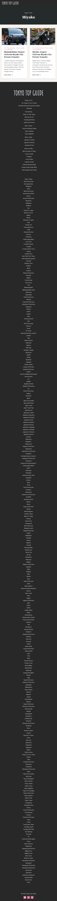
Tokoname (28, 764)
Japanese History (29, 142)
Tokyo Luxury (28, 786)
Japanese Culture (29, 140)
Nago (28, 569)
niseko (28, 608)
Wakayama (28, 846)
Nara (28, 579)
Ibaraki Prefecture (28, 369)
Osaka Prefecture (28, 648)
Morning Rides (28, 547)
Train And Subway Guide (29, 128)
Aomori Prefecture (28, 198)
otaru (28, 653)
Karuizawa (28, 470)
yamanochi (28, 870)
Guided (28, 335)
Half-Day (28, 347)
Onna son (28, 639)
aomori (28, 196)
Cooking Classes (28, 244)
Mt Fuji (28, 555)
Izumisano (28, 396)
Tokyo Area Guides (28, 774)
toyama (28, 815)
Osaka (28, 644)
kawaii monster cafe (28, 475)
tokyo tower (28, 798)
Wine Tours (28, 856)
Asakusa (28, 205)
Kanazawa (28, 461)
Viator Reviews (28, 844)
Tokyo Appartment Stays (29, 170)
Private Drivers (28, 661)
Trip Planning (28, 112)
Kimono (28, 480)
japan (28, 398)
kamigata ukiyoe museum (28, 456)
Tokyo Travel (28, 800)
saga (28, 677)
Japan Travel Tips (28, 408)
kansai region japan (28, 465)
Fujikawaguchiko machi (28, 290)
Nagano (28, 562)
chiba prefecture (28, 232)
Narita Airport (28, 586)
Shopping (28, 726)
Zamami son (28, 880)
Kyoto (28, 504)
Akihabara (28, 186)
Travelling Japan (28, 827)
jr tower (28, 437)
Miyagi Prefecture (28, 531)
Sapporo (28, 694)
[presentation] (14, 36)
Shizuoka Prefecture (28, 723)
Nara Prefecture (28, 581)
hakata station (28, 340)
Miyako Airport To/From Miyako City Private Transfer (42, 54)
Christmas (29, 237)
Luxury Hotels (29, 154)
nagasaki (28, 567)
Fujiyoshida (28, 295)
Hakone (28, 345)
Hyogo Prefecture (28, 367)
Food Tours (28, 282)
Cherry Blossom (28, 227)
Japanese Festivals (28, 417)
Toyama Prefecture (28, 817)
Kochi (28, 485)
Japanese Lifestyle (28, 429)
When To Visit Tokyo (29, 114)
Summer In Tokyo (28, 735)
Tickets (28, 757)
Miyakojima (28, 535)
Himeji (28, 357)
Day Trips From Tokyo (28, 256)
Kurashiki (28, 497)
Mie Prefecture (28, 526)
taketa (28, 750)
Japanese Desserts (28, 415)
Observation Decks (28, 620)
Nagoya (28, 571)
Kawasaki (28, 477)
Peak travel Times (29, 122)
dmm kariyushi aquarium (28, 258)
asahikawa (28, 203)
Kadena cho (28, 444)
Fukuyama (28, 307)
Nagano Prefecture (28, 564)
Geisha (28, 314)
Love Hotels (29, 159)
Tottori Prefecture (28, 810)
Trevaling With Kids (29, 120)
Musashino (28, 557)
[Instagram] (32, 897)
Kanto (28, 468)
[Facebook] (25, 897)
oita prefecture (28, 629)
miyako (13, 48)
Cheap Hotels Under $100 (29, 167)
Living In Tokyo (28, 514)
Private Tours (20, 48)
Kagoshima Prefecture (28, 451)
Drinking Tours (28, 263)
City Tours (7, 48)
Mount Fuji (29, 552)
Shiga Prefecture (29, 704)
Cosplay (28, 246)
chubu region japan (28, 239)
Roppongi (28, 670)
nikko (28, 603)
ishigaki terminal (28, 384)
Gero (28, 316)
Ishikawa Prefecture (28, 386)
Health (29, 355)
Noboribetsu (28, 615)
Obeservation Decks (28, 617)
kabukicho (28, 441)
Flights (29, 278)
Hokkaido (28, 362)
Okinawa (28, 636)
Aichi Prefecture (28, 181)
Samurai (28, 692)
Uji (28, 836)
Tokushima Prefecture (28, 769)
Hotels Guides (28, 364)
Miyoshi (28, 543)
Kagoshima (28, 449)
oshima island (28, 651)
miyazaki (28, 538)
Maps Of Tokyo (28, 516)
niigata (28, 598)
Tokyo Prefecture (28, 793)
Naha (28, 574)
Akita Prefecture (28, 191)
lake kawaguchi (28, 511)
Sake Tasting (28, 689)
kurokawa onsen (28, 499)
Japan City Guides (28, 400)
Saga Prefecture (28, 680)
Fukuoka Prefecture (28, 302)
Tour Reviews (9, 49)
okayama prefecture (29, 634)
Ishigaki (28, 381)
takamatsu (28, 742)
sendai (28, 697)
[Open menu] (53, 2)
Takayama (28, 747)
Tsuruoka (28, 834)
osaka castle (28, 646)
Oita (28, 624)
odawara (28, 622)
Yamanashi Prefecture (28, 868)
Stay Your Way (28, 148)
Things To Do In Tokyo (28, 754)
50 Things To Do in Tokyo (29, 103)
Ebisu (28, 268)
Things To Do (28, 100)
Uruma (28, 841)
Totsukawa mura (28, 805)
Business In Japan (28, 220)
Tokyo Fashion (28, 781)
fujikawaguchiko (28, 287)
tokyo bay (28, 776)
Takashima (29, 745)
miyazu (28, 540)
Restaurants (28, 668)
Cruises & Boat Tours (28, 249)
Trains (28, 819)
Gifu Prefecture (28, 323)
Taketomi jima (28, 752)
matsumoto (28, 521)
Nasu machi (28, 593)
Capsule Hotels (29, 162)
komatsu (28, 490)
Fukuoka (28, 299)
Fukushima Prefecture (28, 304)
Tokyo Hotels (29, 783)
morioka (28, 545)
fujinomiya (28, 292)
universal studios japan (28, 839)
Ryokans (29, 156)
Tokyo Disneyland (28, 779)
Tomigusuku (28, 803)
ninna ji (28, 605)
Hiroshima (28, 360)
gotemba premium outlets (28, 333)
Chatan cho (28, 225)
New (28, 595)
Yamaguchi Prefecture (28, 865)
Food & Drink (28, 280)
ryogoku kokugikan (28, 673)
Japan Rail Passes (28, 403)
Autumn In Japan (28, 210)
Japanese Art (28, 410)
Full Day (28, 309)
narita (28, 583)
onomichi (28, 641)
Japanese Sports (28, 434)
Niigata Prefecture (28, 600)
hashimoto (28, 352)
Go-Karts (28, 331)
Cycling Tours (28, 254)
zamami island (29, 877)
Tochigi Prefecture (28, 762)
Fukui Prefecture (28, 297)
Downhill (28, 261)
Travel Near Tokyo (28, 824)
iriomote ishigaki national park (28, 374)
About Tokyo (28, 126)
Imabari (28, 372)
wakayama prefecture (28, 848)
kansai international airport (28, 463)
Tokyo (28, 771)
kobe (28, 482)
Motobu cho (28, 550)
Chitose (28, 234)
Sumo (28, 738)
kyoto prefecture (28, 506)
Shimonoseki (28, 709)
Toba (28, 759)
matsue (28, 518)
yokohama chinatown (28, 875)
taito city (28, 740)
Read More (8, 75)
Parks (28, 658)
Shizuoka (28, 721)
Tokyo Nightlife (29, 134)
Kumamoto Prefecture (28, 494)
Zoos (28, 882)
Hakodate (28, 343)
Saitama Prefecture (28, 682)
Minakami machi (28, 528)
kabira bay (28, 439)
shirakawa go (28, 718)
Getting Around (28, 319)
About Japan (28, 137)
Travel (28, 822)
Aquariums (28, 201)
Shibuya (28, 701)
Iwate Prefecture (28, 391)
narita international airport (28, 588)
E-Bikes (28, 266)
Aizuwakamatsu (28, 184)
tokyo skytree (28, 795)
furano (28, 311)
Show (28, 728)
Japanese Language (29, 427)
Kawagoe (28, 473)
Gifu (28, 321)
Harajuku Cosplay (28, 350)
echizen (28, 270)
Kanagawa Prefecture (28, 458)
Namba (28, 576)
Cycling (28, 251)
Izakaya (28, 393)
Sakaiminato (28, 687)
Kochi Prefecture (29, 487)
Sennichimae (28, 699)
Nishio (28, 612)
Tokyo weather (29, 131)
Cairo (28, 222)
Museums (28, 559)
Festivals (29, 108)
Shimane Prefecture (28, 706)
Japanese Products (28, 432)
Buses (28, 217)
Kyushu (28, 509)
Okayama (28, 632)
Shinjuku (28, 711)
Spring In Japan (28, 730)
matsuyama (28, 523)
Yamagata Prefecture (28, 860)
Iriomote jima (28, 376)
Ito (28, 388)
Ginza (28, 328)
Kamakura (28, 453)
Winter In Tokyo (28, 858)
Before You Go (29, 117)
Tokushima (28, 766)
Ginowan (28, 326)
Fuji (28, 285)
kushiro (28, 502)
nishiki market (28, 610)
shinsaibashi (28, 714)
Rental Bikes (28, 665)
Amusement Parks (28, 193)
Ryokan (28, 675)
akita (28, 189)
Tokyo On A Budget (28, 791)
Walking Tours (28, 853)
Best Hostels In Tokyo (29, 151)
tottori (28, 807)
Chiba (28, 229)
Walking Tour (28, 851)
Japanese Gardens (28, 422)
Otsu (28, 656)
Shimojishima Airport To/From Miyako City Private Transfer (14, 54)
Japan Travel (28, 405)
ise (28, 379)
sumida (28, 733)
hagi (28, 338)
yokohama (28, 872)
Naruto (28, 591)
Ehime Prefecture (28, 273)
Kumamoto (28, 492)
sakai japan (28, 685)
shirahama (28, 716)
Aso (28, 208)
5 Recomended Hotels (29, 164)
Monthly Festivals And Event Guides (29, 106)
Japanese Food (29, 145)
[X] (28, 897)
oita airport (28, 627)
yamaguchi (28, 863)
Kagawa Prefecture (28, 446)
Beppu (28, 215)
